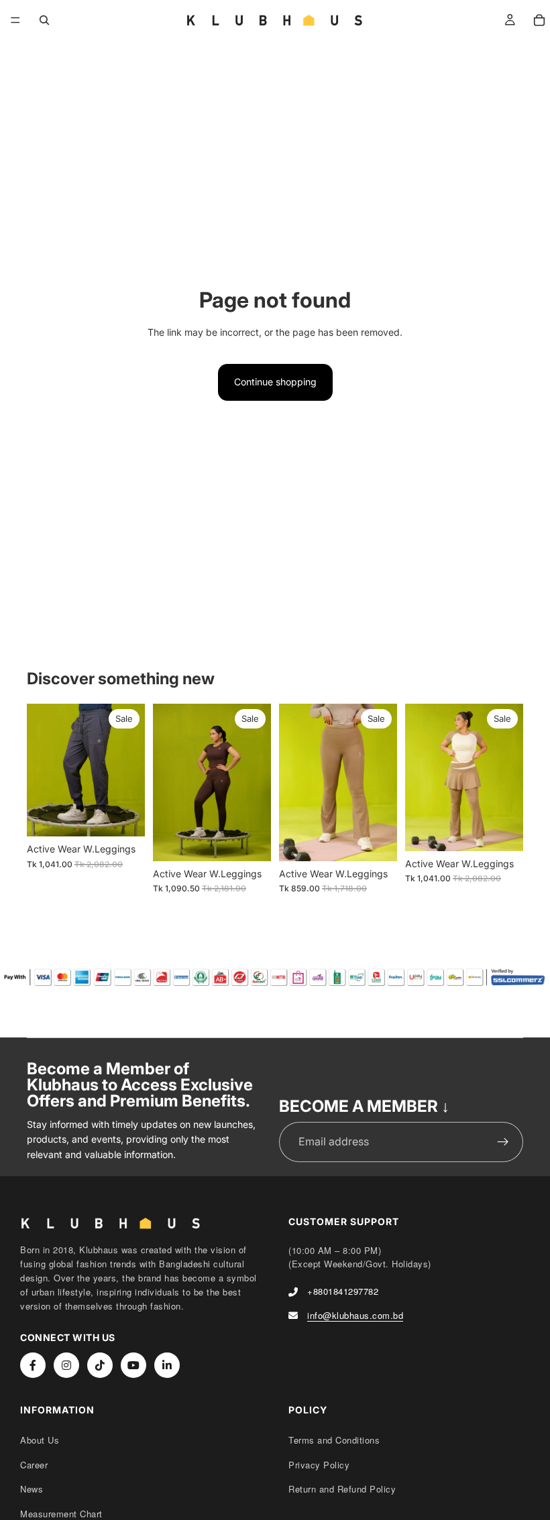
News (31, 1488)
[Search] (44, 20)
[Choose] (124, 816)
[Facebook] (33, 1365)
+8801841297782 (342, 1291)
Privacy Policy (318, 1464)
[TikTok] (100, 1365)
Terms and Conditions (334, 1440)
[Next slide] (130, 770)
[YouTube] (133, 1365)
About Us (39, 1440)
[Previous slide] (41, 770)
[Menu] (15, 20)
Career (34, 1464)
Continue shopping (275, 381)
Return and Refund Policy (342, 1488)
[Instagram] (66, 1365)
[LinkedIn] (167, 1365)
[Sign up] (503, 1142)
